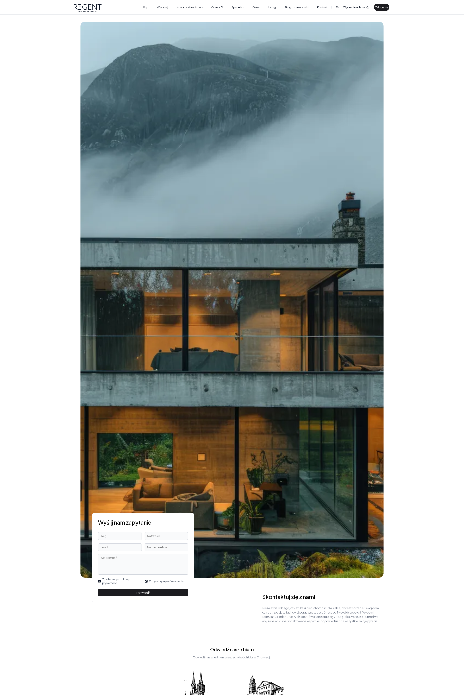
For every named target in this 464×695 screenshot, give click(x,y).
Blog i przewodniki (296, 7)
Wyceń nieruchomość (356, 7)
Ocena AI (217, 7)
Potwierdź (143, 592)
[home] (87, 7)
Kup (145, 7)
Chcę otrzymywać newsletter (167, 581)
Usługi (272, 7)
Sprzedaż (238, 7)
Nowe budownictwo (190, 7)
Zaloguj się (381, 7)
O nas (256, 7)
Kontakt (322, 7)
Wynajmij (162, 7)
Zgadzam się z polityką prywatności (116, 581)
